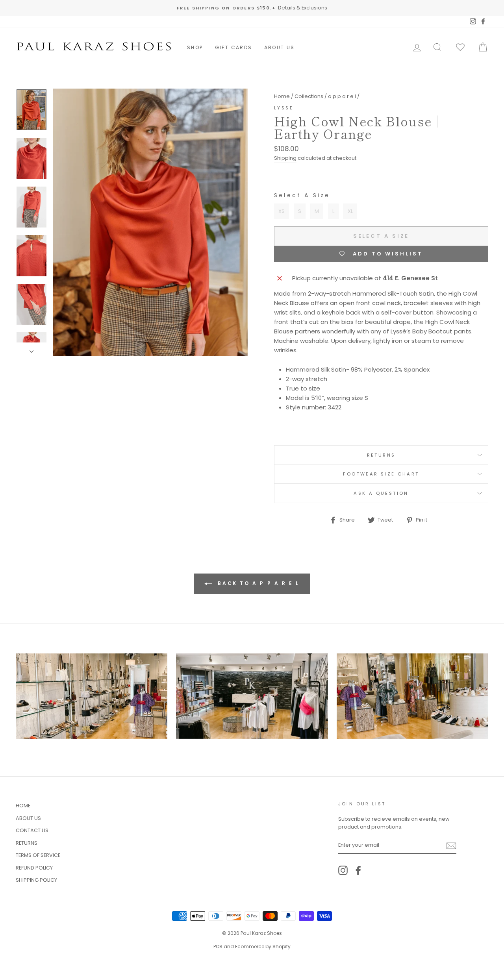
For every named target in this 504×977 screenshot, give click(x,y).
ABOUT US (279, 47)
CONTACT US (32, 830)
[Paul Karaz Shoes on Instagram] (343, 870)
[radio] (281, 211)
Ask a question (381, 493)
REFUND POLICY (34, 867)
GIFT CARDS (233, 47)
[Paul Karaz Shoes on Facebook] (358, 870)
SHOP (195, 47)
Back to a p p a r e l (257, 583)
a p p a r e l (342, 96)
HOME (23, 805)
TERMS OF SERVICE (38, 855)
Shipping (285, 158)
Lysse (283, 108)
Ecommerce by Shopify (263, 946)
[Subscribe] (451, 845)
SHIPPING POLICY (36, 880)
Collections (309, 96)
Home (282, 96)
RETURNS (381, 455)
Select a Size (302, 195)
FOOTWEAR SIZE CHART (381, 474)
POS (217, 946)
